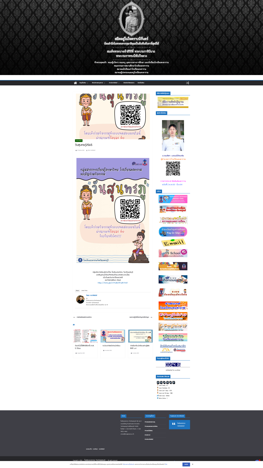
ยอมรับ (186, 464)
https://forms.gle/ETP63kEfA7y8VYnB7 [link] (113, 283)
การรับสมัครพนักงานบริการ (84, 317)
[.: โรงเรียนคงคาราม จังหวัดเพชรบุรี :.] (131, 1)
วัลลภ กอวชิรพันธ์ (91, 150)
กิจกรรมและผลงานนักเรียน (151, 426)
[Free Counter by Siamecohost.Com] (173, 364)
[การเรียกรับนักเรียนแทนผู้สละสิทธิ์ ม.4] (140, 331)
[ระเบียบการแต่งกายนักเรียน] (113, 331)
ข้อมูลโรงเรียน (83, 82)
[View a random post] (187, 82)
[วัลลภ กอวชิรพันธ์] (80, 296)
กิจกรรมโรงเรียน (149, 430)
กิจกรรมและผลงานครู (150, 422)
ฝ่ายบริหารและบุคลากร (97, 82)
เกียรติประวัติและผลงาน (128, 82)
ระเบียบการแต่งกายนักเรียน (111, 346)
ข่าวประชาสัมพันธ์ (113, 82)
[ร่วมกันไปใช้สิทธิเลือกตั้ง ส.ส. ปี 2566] (85, 331)
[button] (87, 83)
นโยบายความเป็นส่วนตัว (128, 464)
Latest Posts (84, 290)
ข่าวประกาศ (147, 435)
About (77, 290)
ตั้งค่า (166, 464)
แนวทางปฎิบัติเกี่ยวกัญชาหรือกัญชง (139, 317)
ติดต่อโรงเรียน (141, 82)
